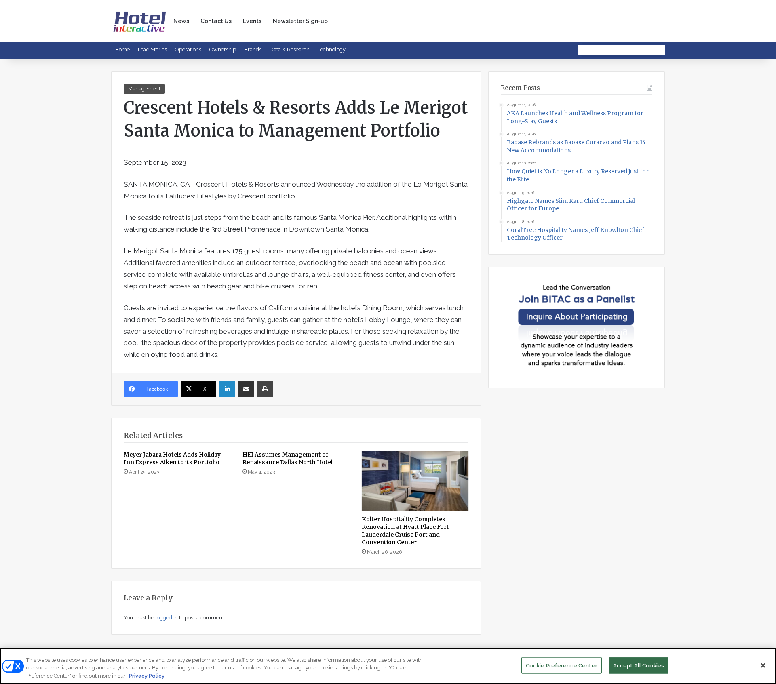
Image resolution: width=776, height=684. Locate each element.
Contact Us (216, 21)
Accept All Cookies (638, 665)
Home (122, 49)
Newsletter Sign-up (300, 21)
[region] (388, 666)
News (181, 21)
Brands (252, 49)
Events (252, 21)
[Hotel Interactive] (139, 20)
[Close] (763, 665)
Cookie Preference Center (561, 665)
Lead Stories (152, 49)
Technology (332, 49)
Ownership (222, 49)
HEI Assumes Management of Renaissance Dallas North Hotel (287, 458)
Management (144, 89)
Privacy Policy (146, 676)
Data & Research (290, 49)
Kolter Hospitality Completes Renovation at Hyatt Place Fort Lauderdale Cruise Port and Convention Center (405, 531)
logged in (166, 618)
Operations (188, 49)
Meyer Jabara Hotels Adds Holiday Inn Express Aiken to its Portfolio (172, 458)
